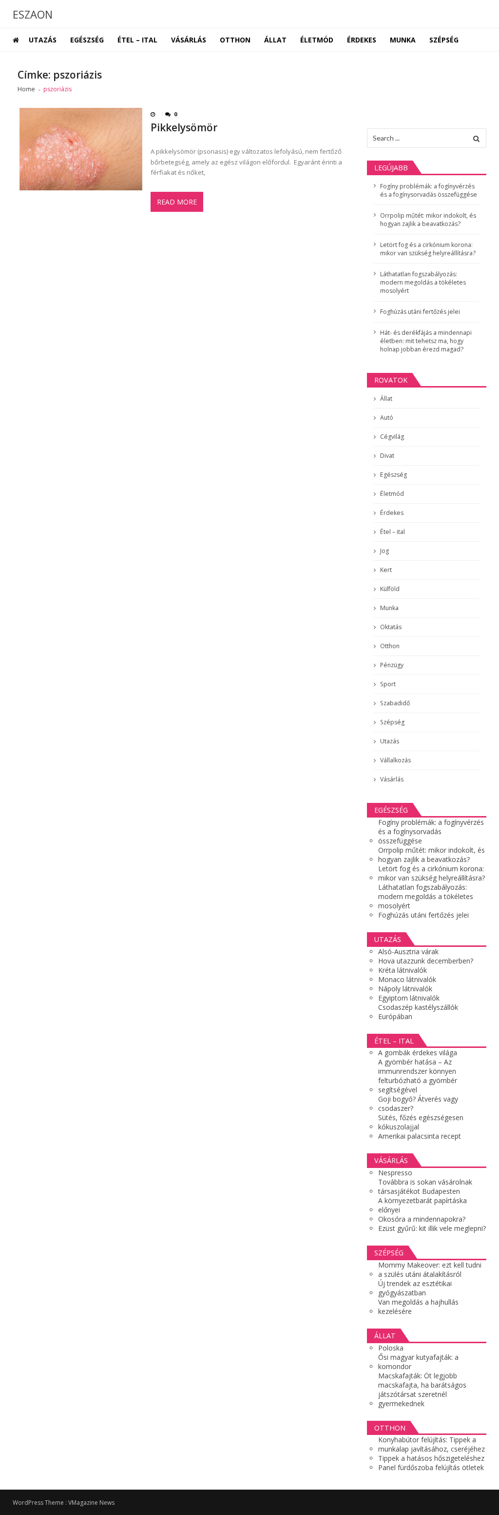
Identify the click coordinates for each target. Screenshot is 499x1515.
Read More (177, 201)
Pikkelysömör (184, 128)
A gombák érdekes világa (417, 1052)
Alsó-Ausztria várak (408, 951)
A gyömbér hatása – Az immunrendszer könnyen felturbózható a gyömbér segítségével (417, 1075)
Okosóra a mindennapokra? (421, 1219)
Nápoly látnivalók (405, 988)
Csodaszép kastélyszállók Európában (418, 1012)
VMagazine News (91, 1502)
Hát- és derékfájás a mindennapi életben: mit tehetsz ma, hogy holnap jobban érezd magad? (426, 340)
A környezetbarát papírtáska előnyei (422, 1205)
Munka (403, 39)
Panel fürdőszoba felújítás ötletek (431, 1467)
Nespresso (395, 1172)
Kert (386, 570)
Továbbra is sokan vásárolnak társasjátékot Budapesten (425, 1186)
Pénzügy (391, 665)
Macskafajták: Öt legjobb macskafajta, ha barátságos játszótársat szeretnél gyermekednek (422, 1389)
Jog (384, 551)
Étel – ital (137, 39)
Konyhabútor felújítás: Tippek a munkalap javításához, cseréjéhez (431, 1444)
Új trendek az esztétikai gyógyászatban (415, 1288)
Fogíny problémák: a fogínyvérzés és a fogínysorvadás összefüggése (428, 190)
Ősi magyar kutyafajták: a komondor (418, 1361)
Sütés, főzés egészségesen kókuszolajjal (420, 1122)
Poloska (390, 1347)
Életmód (316, 39)
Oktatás (391, 627)
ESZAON (33, 14)
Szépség (444, 39)
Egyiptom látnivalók (409, 998)
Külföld (390, 589)
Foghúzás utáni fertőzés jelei (420, 311)
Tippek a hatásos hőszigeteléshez (431, 1458)
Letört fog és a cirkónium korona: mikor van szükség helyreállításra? (428, 249)
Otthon (235, 39)
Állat (275, 39)
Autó (386, 417)
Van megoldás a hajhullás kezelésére (418, 1306)
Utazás (43, 39)
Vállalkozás (395, 760)
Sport (388, 684)
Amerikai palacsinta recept (419, 1136)
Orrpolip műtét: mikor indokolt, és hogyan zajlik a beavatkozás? (428, 219)
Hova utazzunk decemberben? (425, 960)
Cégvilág (392, 436)
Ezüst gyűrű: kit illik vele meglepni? (432, 1228)
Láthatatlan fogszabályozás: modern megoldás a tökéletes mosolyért (423, 282)
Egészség (87, 39)
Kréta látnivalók (402, 970)
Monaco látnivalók (407, 979)
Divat (387, 455)
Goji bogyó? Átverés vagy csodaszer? (418, 1103)
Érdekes (361, 39)
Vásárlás (188, 39)
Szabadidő (395, 703)
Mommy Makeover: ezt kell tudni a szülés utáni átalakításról (429, 1269)
